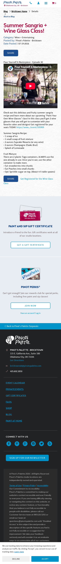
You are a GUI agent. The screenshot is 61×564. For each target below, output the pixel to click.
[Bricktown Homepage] (13, 2)
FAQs (9, 402)
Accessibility (42, 485)
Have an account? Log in (30, 313)
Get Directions (17, 360)
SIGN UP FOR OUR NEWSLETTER (27, 458)
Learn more (19, 552)
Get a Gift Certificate (30, 245)
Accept (45, 559)
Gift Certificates (16, 395)
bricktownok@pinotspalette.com (25, 365)
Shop (9, 408)
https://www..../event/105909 (30, 127)
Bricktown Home (19, 11)
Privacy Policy (29, 485)
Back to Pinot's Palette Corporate (22, 326)
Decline (16, 559)
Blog (6, 11)
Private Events (15, 389)
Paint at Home (14, 420)
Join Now (30, 305)
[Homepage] (33, 340)
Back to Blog (9, 17)
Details (35, 11)
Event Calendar (15, 383)
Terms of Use (15, 485)
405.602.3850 (16, 371)
